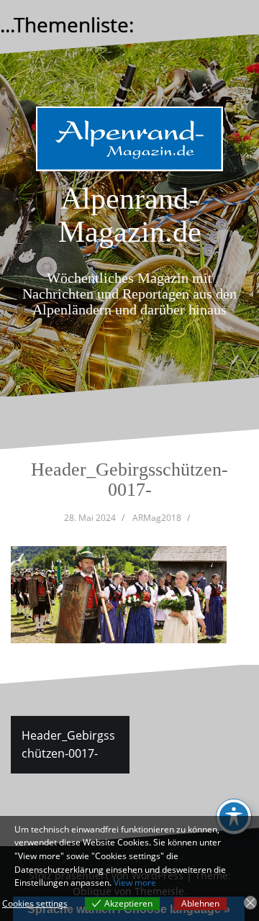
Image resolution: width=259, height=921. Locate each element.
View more (135, 882)
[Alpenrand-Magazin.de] (129, 143)
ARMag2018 (156, 518)
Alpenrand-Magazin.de (129, 215)
